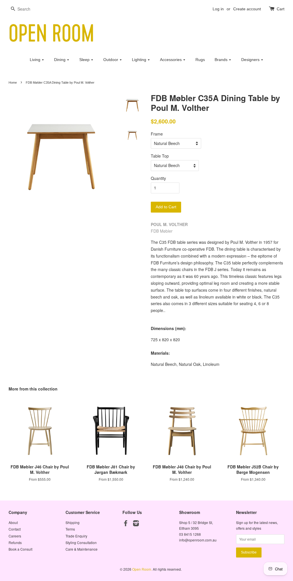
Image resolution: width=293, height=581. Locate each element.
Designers (251, 59)
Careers (15, 535)
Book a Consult (20, 549)
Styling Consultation (81, 542)
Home (13, 82)
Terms (70, 529)
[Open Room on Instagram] (136, 524)
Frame (157, 134)
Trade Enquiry (76, 535)
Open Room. (142, 569)
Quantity (158, 178)
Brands (222, 59)
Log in (218, 9)
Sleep (85, 59)
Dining (60, 59)
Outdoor (111, 59)
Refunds (15, 542)
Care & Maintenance (82, 549)
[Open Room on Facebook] (125, 524)
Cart (280, 9)
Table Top (160, 156)
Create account (247, 9)
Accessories (171, 59)
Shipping (73, 522)
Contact (15, 529)
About (13, 522)
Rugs (200, 59)
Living (35, 59)
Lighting (139, 59)
